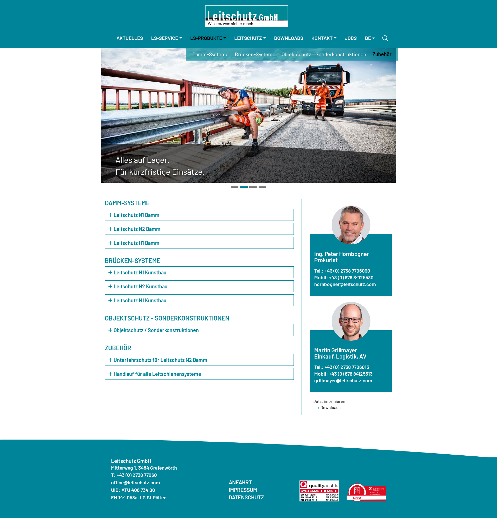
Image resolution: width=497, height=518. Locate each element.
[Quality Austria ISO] (319, 490)
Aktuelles (129, 38)
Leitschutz (248, 38)
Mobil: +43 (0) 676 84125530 (344, 277)
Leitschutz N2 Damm (137, 229)
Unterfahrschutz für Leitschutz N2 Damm (160, 360)
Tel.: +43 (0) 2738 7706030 (342, 271)
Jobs (351, 38)
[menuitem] (129, 38)
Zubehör (382, 54)
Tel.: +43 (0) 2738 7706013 (341, 367)
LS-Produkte (206, 38)
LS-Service (164, 38)
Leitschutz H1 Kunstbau (140, 300)
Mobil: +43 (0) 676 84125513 (343, 374)
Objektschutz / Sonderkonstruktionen (156, 330)
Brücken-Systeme (255, 54)
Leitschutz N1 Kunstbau (140, 272)
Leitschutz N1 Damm (136, 215)
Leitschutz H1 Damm (136, 243)
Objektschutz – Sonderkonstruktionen (324, 54)
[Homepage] (246, 16)
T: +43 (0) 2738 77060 (134, 475)
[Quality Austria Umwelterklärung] (366, 492)
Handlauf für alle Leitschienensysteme (157, 374)
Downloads (288, 38)
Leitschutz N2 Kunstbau (140, 286)
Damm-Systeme (210, 54)
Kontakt (322, 38)
